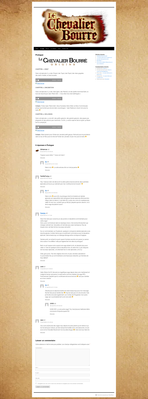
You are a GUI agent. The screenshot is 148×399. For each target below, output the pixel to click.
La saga (42, 48)
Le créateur (53, 48)
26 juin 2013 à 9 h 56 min (46, 178)
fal (46, 162)
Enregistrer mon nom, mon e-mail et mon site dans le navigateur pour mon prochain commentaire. (60, 383)
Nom (36, 367)
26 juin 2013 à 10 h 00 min (51, 192)
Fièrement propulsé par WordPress (105, 395)
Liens (59, 48)
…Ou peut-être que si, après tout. (104, 57)
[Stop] (38, 80)
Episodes (107, 79)
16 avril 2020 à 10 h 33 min (46, 322)
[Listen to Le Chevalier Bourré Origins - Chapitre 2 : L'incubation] (36, 98)
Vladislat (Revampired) (102, 56)
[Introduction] (39, 83)
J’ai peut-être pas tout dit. (103, 59)
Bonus (47, 48)
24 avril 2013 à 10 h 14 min (51, 164)
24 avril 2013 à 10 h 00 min (46, 151)
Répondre (42, 157)
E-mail (37, 372)
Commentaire (38, 347)
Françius (42, 213)
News (37, 48)
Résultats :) (99, 60)
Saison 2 (105, 68)
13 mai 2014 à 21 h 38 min (46, 268)
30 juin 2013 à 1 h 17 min (46, 215)
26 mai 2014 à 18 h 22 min (56, 305)
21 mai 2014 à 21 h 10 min (51, 287)
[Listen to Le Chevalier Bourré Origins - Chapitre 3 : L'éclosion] (36, 127)
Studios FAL (65, 48)
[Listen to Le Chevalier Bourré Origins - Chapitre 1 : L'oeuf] (36, 80)
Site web (37, 378)
